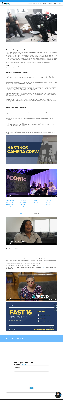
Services (55, 3)
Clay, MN (34, 206)
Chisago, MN (8, 211)
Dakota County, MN (9, 204)
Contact (60, 3)
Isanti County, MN (22, 211)
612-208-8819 (43, 267)
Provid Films (30, 3)
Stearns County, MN (23, 202)
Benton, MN (48, 204)
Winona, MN (48, 206)
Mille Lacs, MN (35, 211)
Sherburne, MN (35, 202)
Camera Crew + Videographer (41, 3)
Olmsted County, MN (23, 204)
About (34, 3)
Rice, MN (34, 204)
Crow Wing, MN (48, 200)
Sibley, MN (48, 211)
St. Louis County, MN (23, 200)
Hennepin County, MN (10, 200)
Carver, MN (35, 200)
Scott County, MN (22, 206)
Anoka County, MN (9, 206)
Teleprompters (50, 3)
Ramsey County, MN (9, 202)
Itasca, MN (48, 202)
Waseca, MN (22, 213)
